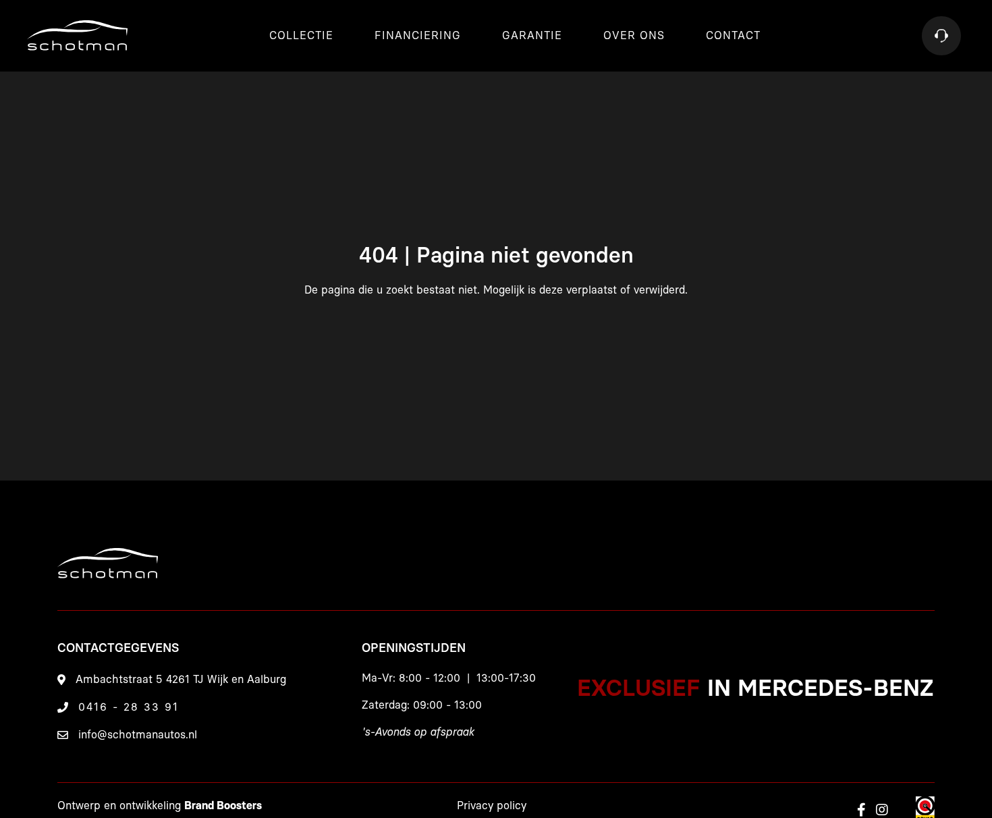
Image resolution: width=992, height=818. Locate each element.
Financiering (418, 35)
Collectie (301, 35)
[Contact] (941, 35)
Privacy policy (491, 805)
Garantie (532, 35)
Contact (733, 35)
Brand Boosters (223, 805)
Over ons (634, 35)
